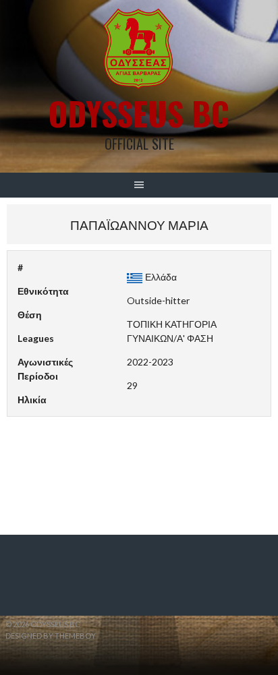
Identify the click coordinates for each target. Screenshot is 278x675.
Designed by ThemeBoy (50, 635)
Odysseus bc (139, 113)
